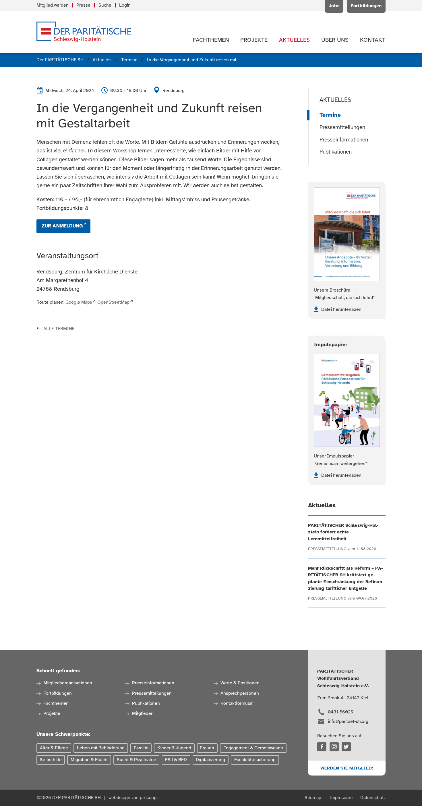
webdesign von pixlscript (133, 798)
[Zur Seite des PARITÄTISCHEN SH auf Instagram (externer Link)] (334, 746)
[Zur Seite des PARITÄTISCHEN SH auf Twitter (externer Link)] (346, 746)
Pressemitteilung (327, 548)
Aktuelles (335, 100)
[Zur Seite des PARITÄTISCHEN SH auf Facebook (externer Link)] (321, 746)
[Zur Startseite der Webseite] (83, 32)
